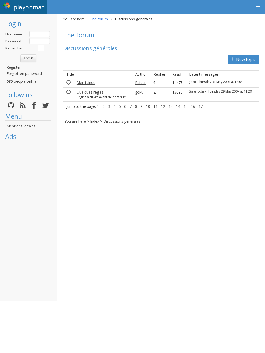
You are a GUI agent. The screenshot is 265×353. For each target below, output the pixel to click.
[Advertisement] (28, 220)
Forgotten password (24, 73)
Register (13, 67)
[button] (258, 6)
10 (148, 106)
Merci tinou (86, 82)
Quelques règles (90, 92)
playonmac (28, 7)
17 (200, 106)
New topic (245, 59)
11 (155, 106)
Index (94, 121)
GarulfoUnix (197, 91)
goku (192, 82)
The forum (99, 19)
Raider (140, 82)
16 (193, 106)
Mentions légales (20, 126)
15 (185, 106)
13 (170, 106)
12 (163, 106)
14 (178, 106)
